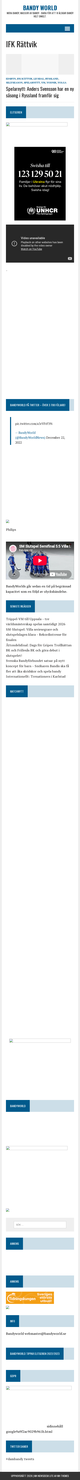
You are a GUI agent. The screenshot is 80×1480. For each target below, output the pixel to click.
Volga (62, 82)
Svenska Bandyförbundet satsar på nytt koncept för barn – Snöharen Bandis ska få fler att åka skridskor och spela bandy (37, 665)
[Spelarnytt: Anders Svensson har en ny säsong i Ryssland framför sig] (40, 72)
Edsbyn (11, 78)
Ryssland (51, 78)
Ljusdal (39, 78)
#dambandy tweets (20, 1459)
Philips (11, 529)
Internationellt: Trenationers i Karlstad (35, 676)
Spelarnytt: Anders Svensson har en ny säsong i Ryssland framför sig (40, 92)
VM (43, 82)
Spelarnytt (32, 82)
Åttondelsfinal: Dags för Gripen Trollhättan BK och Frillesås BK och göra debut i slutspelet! (39, 650)
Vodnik (51, 82)
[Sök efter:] (40, 1224)
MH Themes (63, 1476)
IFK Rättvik (24, 78)
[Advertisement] (40, 298)
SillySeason (14, 82)
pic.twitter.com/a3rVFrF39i (33, 424)
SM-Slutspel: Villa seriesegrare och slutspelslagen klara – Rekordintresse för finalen (36, 634)
